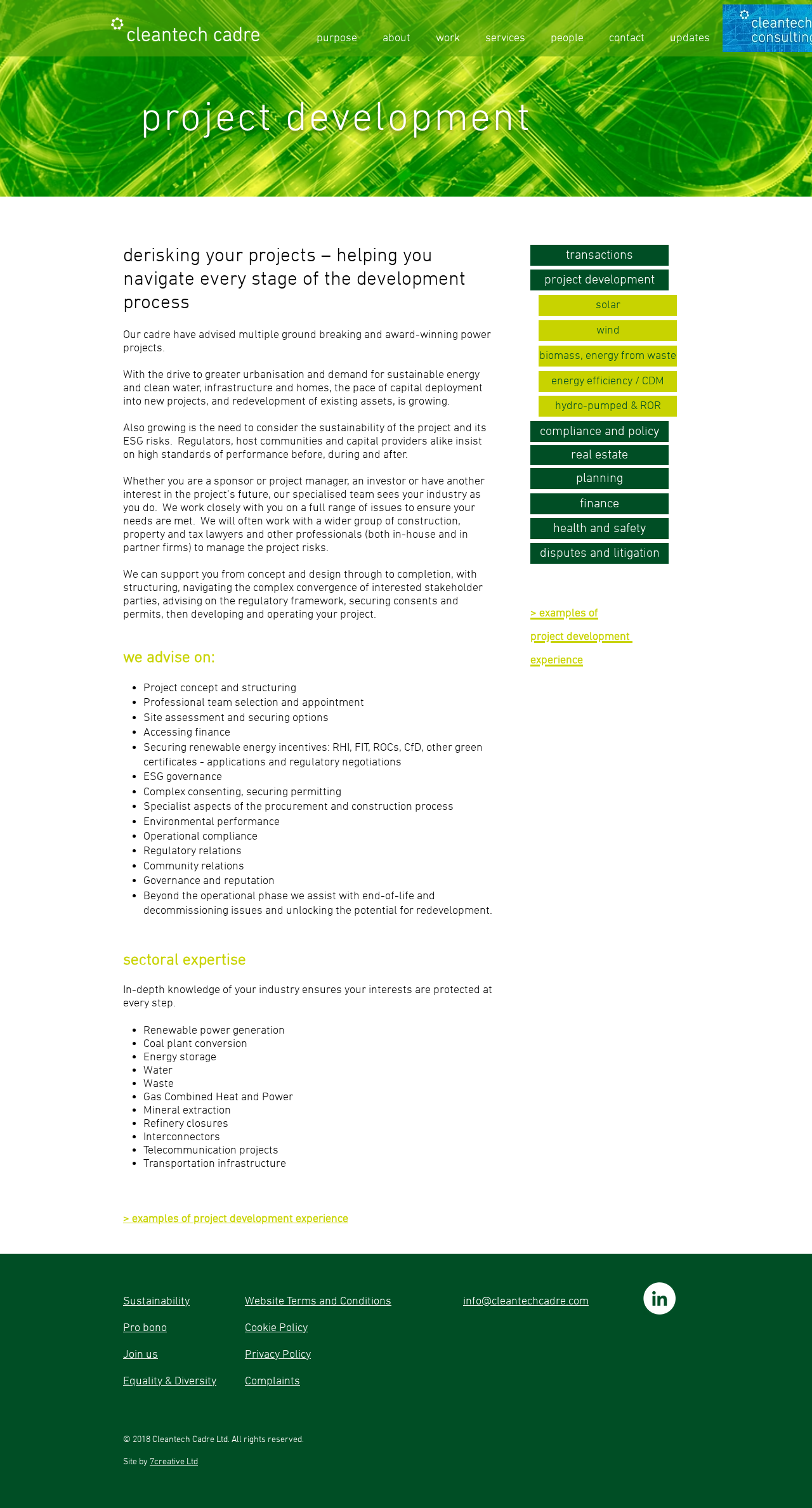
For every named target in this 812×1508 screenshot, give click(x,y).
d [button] (233, 1219)
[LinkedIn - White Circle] (659, 1298)
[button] (608, 305)
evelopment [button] (266, 1219)
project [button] (211, 1219)
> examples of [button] (158, 1219)
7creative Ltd (174, 1462)
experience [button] (322, 1219)
